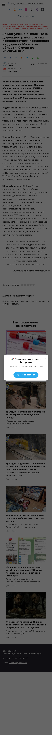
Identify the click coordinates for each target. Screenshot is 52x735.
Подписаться (28, 375)
